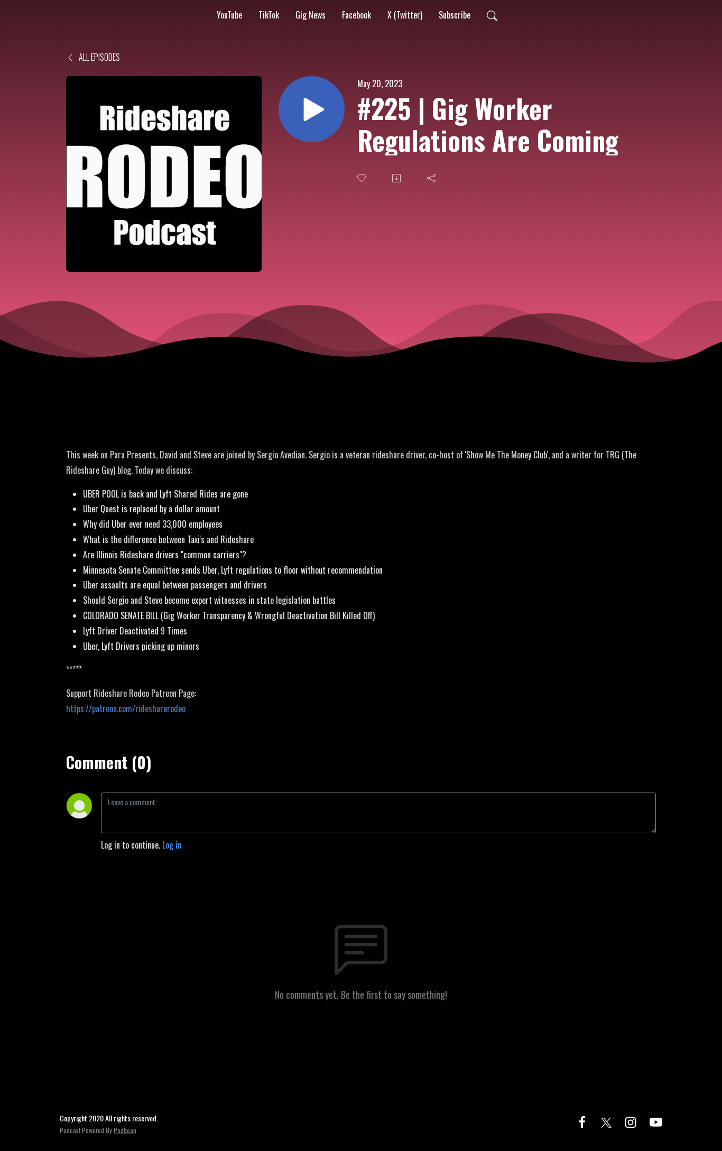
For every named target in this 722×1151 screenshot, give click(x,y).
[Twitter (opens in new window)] (606, 1121)
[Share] (432, 178)
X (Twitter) (404, 14)
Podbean (125, 1130)
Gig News (310, 14)
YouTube (229, 14)
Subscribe (454, 14)
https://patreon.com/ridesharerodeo (126, 708)
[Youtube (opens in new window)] (656, 1121)
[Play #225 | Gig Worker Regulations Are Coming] (312, 109)
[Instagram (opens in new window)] (630, 1121)
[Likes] (362, 177)
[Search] (492, 14)
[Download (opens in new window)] (397, 178)
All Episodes (98, 57)
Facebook (356, 14)
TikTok (268, 14)
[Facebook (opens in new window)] (582, 1121)
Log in (171, 845)
